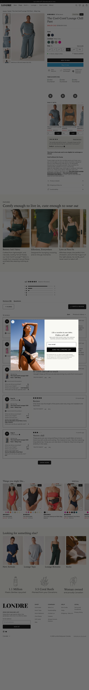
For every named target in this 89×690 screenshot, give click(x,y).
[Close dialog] (12, 321)
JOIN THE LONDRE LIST (61, 350)
